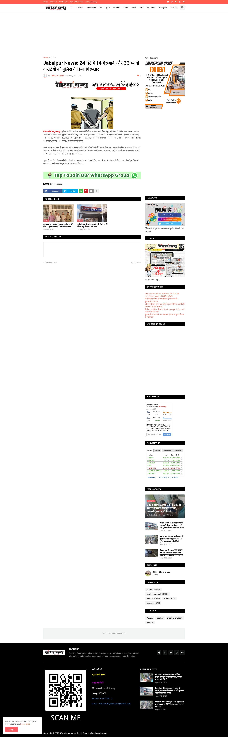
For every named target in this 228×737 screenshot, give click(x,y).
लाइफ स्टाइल (151, 7)
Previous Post (51, 263)
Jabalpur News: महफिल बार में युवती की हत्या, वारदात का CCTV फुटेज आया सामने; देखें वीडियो (171, 538)
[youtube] (184, 2)
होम (72, 7)
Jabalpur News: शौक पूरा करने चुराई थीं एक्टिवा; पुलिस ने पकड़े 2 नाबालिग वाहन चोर (57, 225)
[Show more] (96, 191)
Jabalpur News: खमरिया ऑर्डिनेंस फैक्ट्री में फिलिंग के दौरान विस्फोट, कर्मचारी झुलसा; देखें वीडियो (168, 676)
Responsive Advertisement (114, 633)
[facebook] (168, 2)
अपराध (126, 7)
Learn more (25, 724)
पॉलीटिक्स (116, 7)
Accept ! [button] (11, 729)
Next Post (135, 263)
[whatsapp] (172, 2)
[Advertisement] (114, 34)
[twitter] (176, 2)
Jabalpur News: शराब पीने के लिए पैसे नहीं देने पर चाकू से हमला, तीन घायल (92, 225)
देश (101, 7)
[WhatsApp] (81, 191)
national (153, 598)
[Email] (91, 191)
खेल (141, 7)
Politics (169, 598)
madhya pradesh (157, 594)
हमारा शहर (80, 7)
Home (45, 2)
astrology (153, 603)
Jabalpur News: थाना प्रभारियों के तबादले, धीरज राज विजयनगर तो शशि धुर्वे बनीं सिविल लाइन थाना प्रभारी (172, 525)
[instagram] (179, 2)
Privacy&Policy (91, 2)
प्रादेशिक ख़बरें (91, 7)
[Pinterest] (86, 191)
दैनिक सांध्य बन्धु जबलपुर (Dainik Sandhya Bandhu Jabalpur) (83, 733)
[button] (176, 7)
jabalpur (60, 184)
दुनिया (108, 7)
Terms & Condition (76, 2)
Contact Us (63, 2)
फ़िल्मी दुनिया (163, 7)
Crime (53, 58)
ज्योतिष (134, 7)
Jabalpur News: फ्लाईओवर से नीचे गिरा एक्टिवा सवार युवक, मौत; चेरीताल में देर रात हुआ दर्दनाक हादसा (171, 552)
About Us (53, 2)
